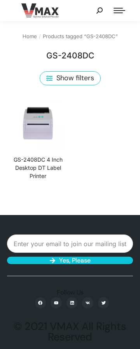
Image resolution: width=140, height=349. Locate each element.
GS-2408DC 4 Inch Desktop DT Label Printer (38, 167)
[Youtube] (56, 302)
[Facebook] (40, 302)
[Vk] (87, 302)
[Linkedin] (72, 302)
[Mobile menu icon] (119, 11)
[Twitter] (103, 302)
